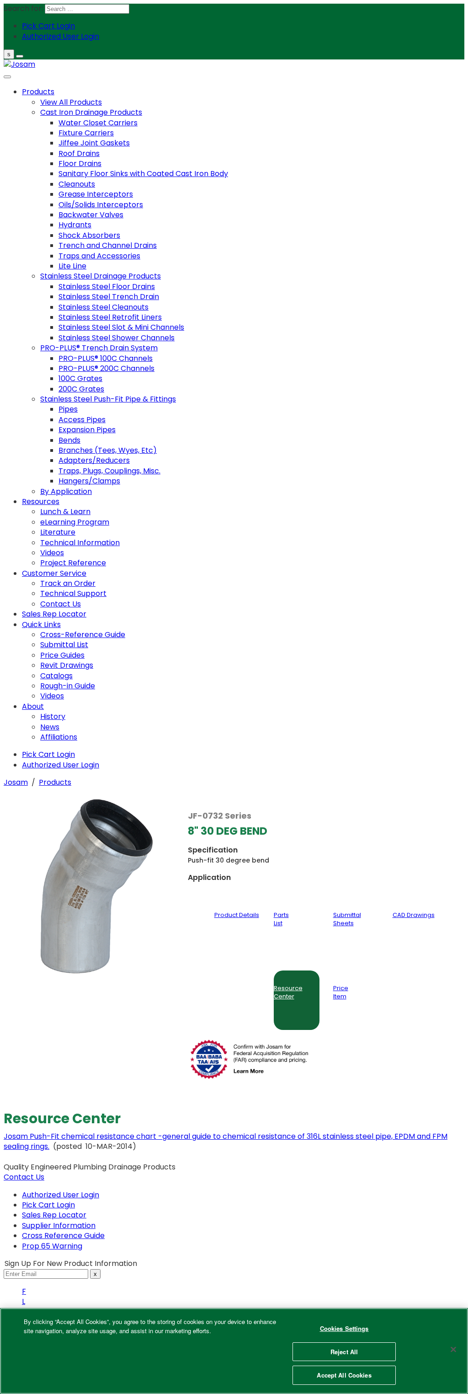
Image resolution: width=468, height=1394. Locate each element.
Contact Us (24, 1177)
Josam (16, 782)
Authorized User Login (60, 1195)
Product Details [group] (236, 915)
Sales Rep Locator (54, 1215)
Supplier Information (59, 1225)
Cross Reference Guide (63, 1235)
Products (55, 782)
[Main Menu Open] (19, 56)
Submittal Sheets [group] (347, 919)
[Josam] (19, 64)
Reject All (344, 1351)
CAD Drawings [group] (414, 915)
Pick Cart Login (48, 1205)
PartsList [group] (281, 919)
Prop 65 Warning (52, 1246)
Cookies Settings (344, 1328)
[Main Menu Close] (7, 76)
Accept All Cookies (344, 1375)
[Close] (453, 1350)
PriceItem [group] (340, 992)
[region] (234, 1351)
